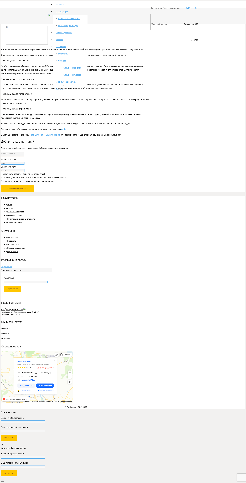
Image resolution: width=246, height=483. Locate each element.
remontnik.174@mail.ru (10, 314)
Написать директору (16, 248)
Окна (9, 204)
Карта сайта (12, 252)
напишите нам (37, 135)
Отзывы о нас (13, 244)
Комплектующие (14, 215)
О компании (12, 237)
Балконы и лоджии (15, 212)
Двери (10, 208)
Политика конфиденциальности (21, 219)
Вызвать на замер (15, 222)
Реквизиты (12, 241)
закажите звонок (52, 135)
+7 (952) (12, 309)
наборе (64, 129)
